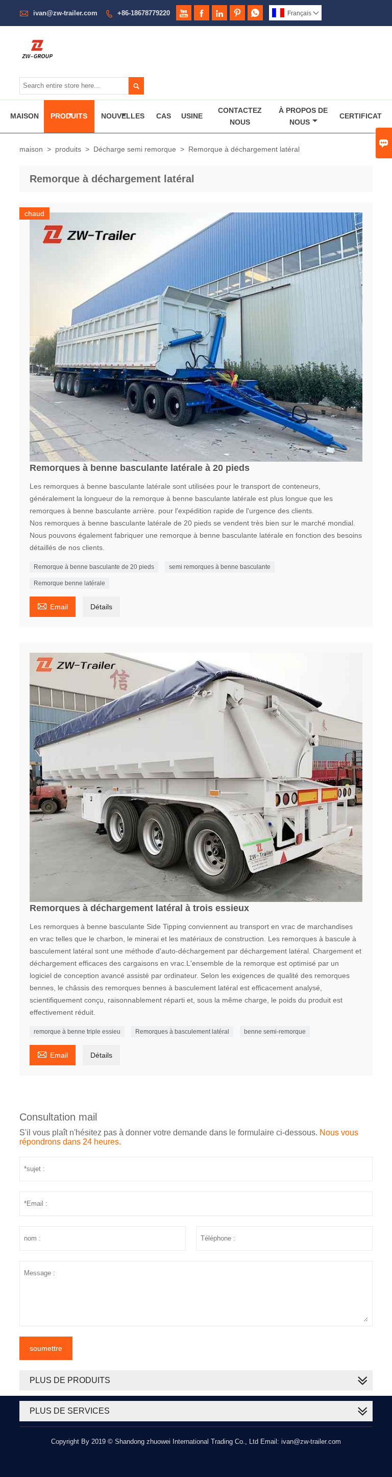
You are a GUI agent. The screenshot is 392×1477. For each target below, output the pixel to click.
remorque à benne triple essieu (77, 1031)
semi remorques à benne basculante (220, 566)
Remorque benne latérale (69, 583)
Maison (24, 116)
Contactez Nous (240, 116)
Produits (69, 116)
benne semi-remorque (275, 1031)
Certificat (360, 116)
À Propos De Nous (303, 116)
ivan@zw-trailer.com (65, 13)
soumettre (46, 1348)
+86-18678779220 (143, 13)
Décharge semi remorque (134, 149)
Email (52, 605)
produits (68, 149)
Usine (192, 116)
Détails (101, 607)
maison (31, 149)
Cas (163, 116)
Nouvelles (122, 116)
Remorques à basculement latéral (182, 1031)
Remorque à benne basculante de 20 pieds (94, 566)
